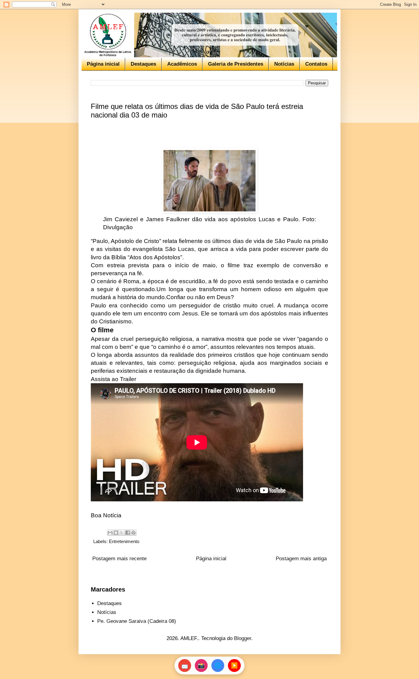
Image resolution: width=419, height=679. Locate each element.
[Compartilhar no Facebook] (128, 533)
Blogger (242, 638)
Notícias (284, 64)
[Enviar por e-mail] (110, 533)
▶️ (234, 665)
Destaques (143, 64)
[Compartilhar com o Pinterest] (133, 533)
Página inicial (103, 64)
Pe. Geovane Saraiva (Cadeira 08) (136, 621)
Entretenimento (124, 541)
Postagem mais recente (119, 558)
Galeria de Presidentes (235, 64)
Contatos (316, 64)
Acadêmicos (182, 64)
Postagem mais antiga (301, 558)
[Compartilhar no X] (122, 533)
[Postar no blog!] (116, 533)
